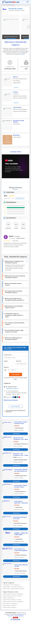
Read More (22, 54)
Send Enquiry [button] (16, 433)
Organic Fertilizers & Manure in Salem (12, 599)
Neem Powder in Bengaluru (9, 605)
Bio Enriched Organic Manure (20, 78)
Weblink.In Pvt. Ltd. (21, 614)
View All (16, 87)
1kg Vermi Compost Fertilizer (11, 36)
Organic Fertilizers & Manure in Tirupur (12, 596)
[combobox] (6, 370)
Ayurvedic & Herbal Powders (18, 121)
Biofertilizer (16, 135)
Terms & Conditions (19, 615)
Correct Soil (16, 94)
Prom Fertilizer (16, 80)
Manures (15, 77)
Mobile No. (6, 367)
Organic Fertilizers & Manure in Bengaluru (13, 594)
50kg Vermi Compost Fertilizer (20, 98)
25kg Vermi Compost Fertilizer (20, 109)
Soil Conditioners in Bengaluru (10, 603)
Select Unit (18, 361)
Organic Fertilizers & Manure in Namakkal (13, 601)
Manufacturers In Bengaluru (11, 400)
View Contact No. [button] (15, 406)
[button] (13, 397)
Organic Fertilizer (17, 137)
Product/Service (8, 354)
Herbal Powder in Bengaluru (9, 607)
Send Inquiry (16, 374)
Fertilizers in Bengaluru (8, 597)
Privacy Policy (10, 615)
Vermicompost (17, 107)
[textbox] (21, 363)
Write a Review (19, 198)
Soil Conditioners (15, 585)
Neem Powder (6, 588)
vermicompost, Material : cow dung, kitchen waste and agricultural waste (21, 471)
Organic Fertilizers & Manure (17, 588)
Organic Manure (17, 82)
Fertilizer (15, 92)
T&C (21, 377)
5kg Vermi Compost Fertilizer (20, 96)
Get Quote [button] (16, 425)
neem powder (16, 124)
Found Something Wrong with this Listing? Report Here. (15, 411)
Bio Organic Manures (17, 586)
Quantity (6, 361)
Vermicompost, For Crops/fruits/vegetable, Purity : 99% (20, 550)
